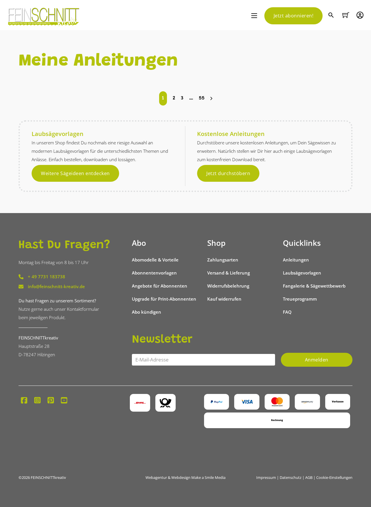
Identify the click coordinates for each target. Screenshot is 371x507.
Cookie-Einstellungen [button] (334, 477)
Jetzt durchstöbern (228, 173)
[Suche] (331, 16)
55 (202, 98)
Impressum (266, 477)
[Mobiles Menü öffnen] (254, 15)
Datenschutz (290, 477)
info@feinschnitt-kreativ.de (56, 286)
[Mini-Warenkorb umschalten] (345, 15)
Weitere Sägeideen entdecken (75, 173)
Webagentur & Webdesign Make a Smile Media (185, 477)
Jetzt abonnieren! (294, 15)
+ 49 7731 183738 (46, 276)
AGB (308, 477)
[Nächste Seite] (211, 98)
